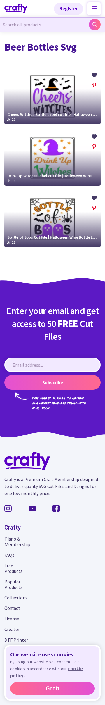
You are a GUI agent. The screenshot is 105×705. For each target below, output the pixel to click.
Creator (12, 629)
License (11, 619)
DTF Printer (16, 640)
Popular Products (13, 584)
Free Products (13, 568)
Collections (15, 598)
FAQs (9, 555)
